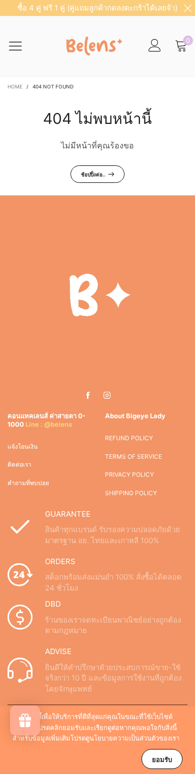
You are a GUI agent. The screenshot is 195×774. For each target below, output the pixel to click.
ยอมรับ (162, 760)
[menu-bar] (22, 46)
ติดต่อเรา (20, 464)
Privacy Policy (129, 474)
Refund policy (129, 438)
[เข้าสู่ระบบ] (155, 45)
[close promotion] (187, 8)
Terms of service (133, 456)
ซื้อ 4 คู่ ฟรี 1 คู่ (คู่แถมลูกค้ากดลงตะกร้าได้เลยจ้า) (98, 7)
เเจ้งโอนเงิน (23, 446)
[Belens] (92, 45)
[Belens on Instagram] (107, 396)
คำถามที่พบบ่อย (28, 483)
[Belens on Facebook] (88, 396)
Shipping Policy (131, 493)
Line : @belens (49, 424)
